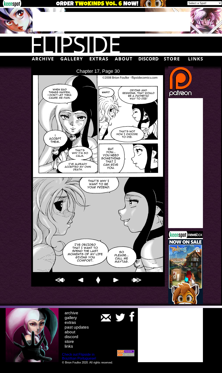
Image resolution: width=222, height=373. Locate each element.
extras (70, 322)
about (70, 332)
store (69, 341)
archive (71, 313)
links (69, 346)
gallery (71, 317)
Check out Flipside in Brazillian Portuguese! (79, 356)
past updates (77, 327)
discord (71, 336)
